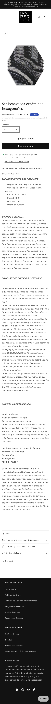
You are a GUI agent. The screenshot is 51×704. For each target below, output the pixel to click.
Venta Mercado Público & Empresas (20, 651)
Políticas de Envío (13, 595)
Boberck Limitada (20, 702)
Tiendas (8, 640)
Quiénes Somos (12, 634)
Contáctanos (10, 589)
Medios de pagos (12, 612)
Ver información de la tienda (17, 161)
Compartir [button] (9, 561)
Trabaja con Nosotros (14, 646)
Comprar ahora (25, 146)
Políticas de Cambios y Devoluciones (21, 601)
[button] (5, 17)
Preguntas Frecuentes (14, 606)
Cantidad (5, 124)
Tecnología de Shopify (35, 702)
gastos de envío (22, 118)
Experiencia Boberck (14, 618)
